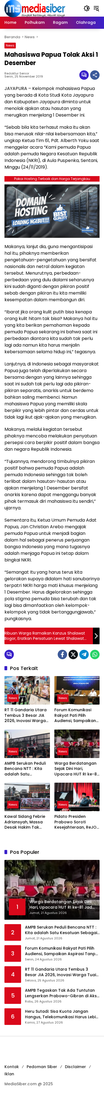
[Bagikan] (95, 75)
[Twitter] (73, 654)
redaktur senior (16, 73)
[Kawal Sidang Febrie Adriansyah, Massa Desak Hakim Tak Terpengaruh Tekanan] (27, 797)
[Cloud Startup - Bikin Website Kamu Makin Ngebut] (52, 211)
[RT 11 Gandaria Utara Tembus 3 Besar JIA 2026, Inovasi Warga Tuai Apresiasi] (27, 690)
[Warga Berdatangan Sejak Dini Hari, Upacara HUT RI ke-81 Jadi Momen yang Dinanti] (77, 744)
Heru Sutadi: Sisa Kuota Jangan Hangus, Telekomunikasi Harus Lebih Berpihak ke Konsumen (61, 1014)
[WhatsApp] (95, 654)
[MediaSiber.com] (34, 8)
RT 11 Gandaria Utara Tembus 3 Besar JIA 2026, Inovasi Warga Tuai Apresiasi (25, 715)
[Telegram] (84, 654)
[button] (86, 8)
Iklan (9, 1074)
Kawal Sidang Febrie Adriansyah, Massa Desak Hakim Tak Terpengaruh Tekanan (24, 822)
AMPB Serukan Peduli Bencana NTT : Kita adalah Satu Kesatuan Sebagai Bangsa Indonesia (25, 769)
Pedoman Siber (42, 1066)
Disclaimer (75, 1066)
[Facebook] (62, 654)
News (10, 45)
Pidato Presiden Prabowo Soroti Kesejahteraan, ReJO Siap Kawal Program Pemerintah (75, 822)
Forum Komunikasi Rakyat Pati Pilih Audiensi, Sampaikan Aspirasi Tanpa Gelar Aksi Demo (75, 715)
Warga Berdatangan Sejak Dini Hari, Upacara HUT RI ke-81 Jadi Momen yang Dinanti (76, 769)
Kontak (11, 1066)
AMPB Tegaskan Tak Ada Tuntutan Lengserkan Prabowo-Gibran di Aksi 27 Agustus (61, 993)
